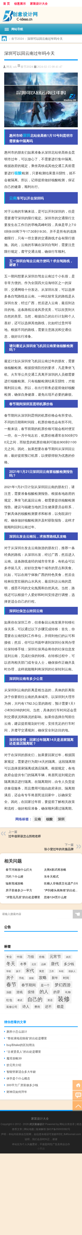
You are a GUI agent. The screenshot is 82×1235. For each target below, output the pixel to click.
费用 (37, 1007)
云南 (13, 198)
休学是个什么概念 (18, 1078)
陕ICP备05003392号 (58, 1129)
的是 (56, 991)
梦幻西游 (63, 984)
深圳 (26, 135)
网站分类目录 (67, 1124)
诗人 (25, 1006)
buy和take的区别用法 (21, 1045)
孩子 (18, 971)
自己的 (34, 999)
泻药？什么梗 (14, 876)
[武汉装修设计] (41, 15)
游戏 (19, 991)
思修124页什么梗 (55, 897)
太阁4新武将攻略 (55, 869)
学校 (8, 971)
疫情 (31, 991)
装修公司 (11, 1007)
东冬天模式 (51, 876)
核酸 (18, 173)
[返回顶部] (77, 1105)
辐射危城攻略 (14, 883)
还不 (48, 1006)
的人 (44, 991)
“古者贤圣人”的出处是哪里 (24, 1051)
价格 (42, 957)
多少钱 (69, 963)
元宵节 (55, 956)
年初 (61, 971)
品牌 (43, 964)
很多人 (72, 971)
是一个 (45, 985)
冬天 (10, 963)
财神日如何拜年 (17, 1092)
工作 (51, 971)
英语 (50, 1000)
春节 (11, 984)
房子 (10, 977)
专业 (9, 957)
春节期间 (28, 984)
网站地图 (29, 1129)
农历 (68, 956)
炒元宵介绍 (14, 1065)
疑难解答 (41, 1129)
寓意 (41, 971)
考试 (19, 1000)
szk (15, 66)
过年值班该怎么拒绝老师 (24, 836)
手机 (21, 978)
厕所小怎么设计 (17, 1031)
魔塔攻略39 (14, 1058)
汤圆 (8, 992)
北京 (34, 964)
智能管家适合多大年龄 (21, 1071)
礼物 (68, 992)
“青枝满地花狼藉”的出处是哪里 (27, 1038)
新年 (55, 977)
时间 (66, 977)
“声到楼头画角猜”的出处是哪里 (62, 890)
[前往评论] (77, 1095)
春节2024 (17, 38)
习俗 (30, 956)
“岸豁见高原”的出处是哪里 (23, 897)
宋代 (30, 970)
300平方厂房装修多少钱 (22, 1085)
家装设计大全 (39, 3)
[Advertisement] (41, 1194)
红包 (9, 1000)
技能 (31, 978)
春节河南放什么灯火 (19, 869)
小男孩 (41, 1148)
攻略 (43, 977)
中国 (19, 957)
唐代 (55, 963)
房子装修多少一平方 (19, 890)
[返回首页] (77, 1085)
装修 (64, 998)
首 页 (6, 3)
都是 (60, 1006)
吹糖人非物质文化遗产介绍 (61, 883)
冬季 (23, 964)
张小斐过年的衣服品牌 (59, 849)
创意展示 (20, 3)
